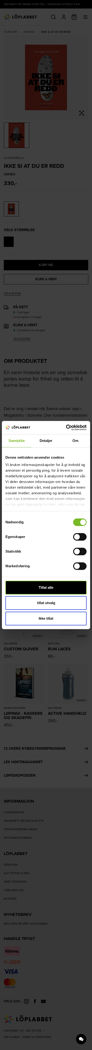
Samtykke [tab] (16, 441)
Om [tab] (75, 441)
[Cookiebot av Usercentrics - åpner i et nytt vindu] (66, 427)
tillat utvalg (46, 603)
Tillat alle (46, 587)
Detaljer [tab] (46, 441)
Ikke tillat (46, 618)
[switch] (80, 537)
